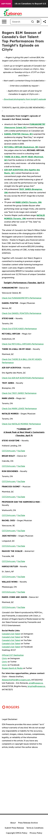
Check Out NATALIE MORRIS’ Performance (21, 424)
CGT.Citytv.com (8, 451)
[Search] (32, 21)
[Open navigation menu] (4, 21)
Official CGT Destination (13, 655)
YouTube (21, 451)
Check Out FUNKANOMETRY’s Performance (21, 298)
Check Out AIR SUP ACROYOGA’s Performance (23, 378)
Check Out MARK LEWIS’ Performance (19, 408)
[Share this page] (44, 21)
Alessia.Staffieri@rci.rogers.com (16, 680)
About (13, 823)
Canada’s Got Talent (11, 634)
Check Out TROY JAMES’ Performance (19, 393)
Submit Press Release (14, 828)
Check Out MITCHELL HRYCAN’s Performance (23, 344)
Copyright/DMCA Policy (16, 833)
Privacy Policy (36, 833)
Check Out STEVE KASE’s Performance (19, 328)
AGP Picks (6, 4)
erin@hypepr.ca (36, 683)
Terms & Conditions (34, 828)
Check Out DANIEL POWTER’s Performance (21, 313)
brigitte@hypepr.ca (36, 686)
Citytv (4, 658)
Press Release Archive (28, 823)
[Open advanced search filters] (38, 21)
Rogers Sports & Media (12, 668)
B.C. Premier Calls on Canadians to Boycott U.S (23, 4)
